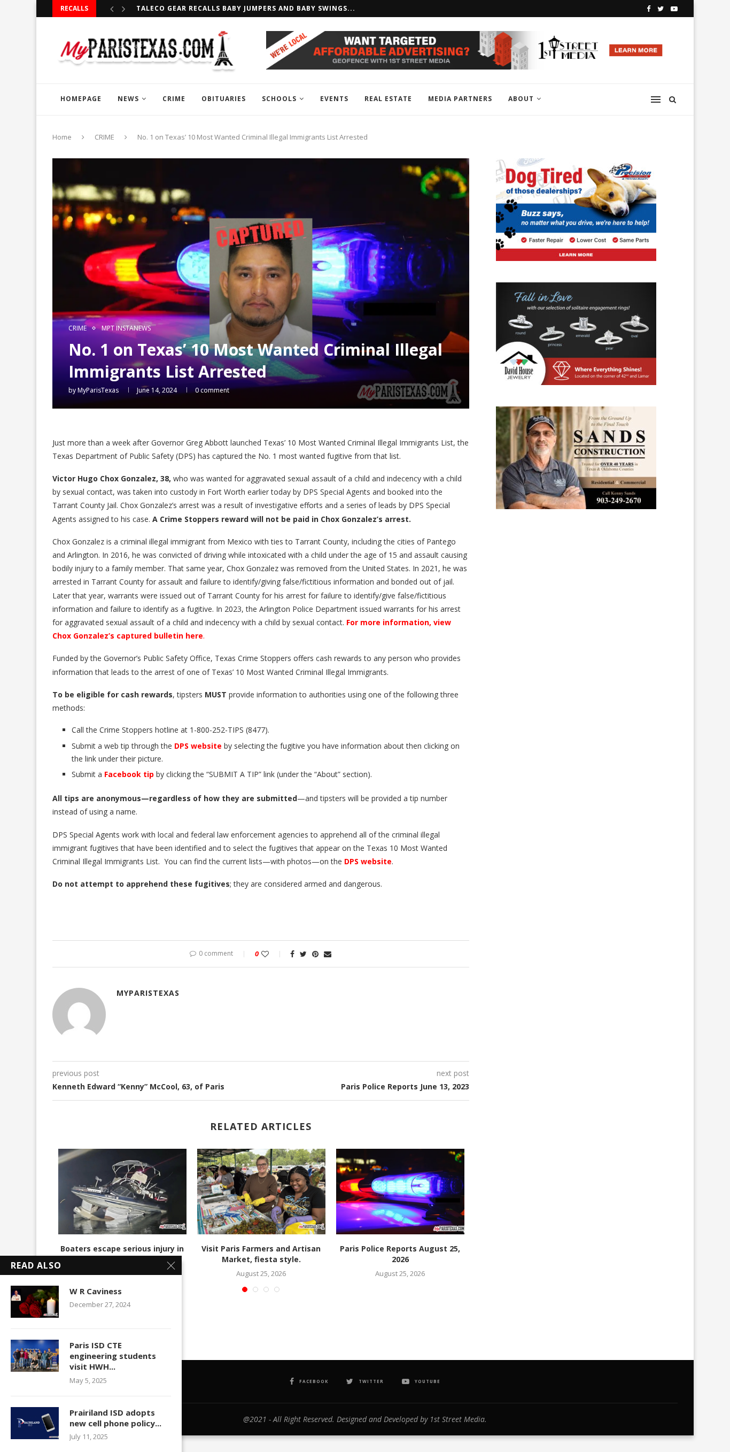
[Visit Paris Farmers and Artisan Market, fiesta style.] (261, 1191)
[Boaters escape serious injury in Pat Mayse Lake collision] (122, 1191)
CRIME (173, 98)
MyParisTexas (98, 390)
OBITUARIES (223, 98)
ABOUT (521, 98)
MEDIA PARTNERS (460, 98)
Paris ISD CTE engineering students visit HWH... (112, 1356)
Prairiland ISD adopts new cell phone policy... (115, 1417)
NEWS (128, 98)
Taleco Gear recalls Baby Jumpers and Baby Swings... (245, 8)
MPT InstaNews (126, 328)
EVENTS (334, 98)
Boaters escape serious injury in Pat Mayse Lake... (122, 1253)
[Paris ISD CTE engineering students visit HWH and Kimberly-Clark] (35, 1356)
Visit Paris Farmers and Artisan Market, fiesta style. (261, 1253)
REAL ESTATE (388, 98)
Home (62, 137)
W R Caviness (95, 1291)
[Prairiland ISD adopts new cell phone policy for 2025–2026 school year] (35, 1423)
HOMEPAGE (81, 98)
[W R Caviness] (35, 1302)
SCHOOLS (279, 98)
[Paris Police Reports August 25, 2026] (400, 1191)
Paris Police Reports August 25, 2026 (400, 1253)
